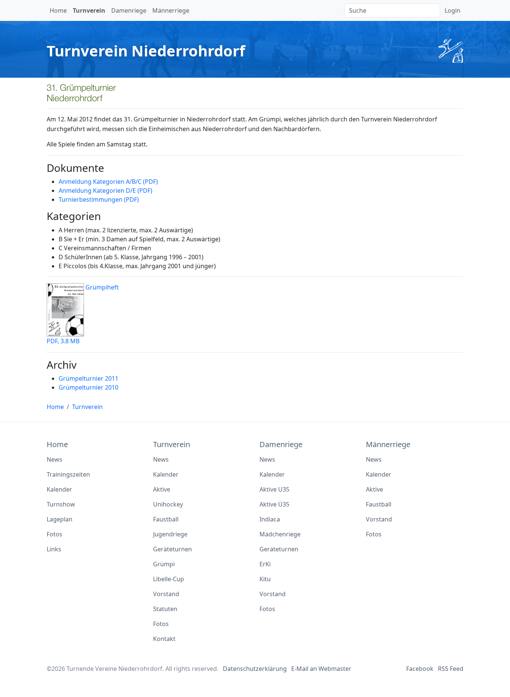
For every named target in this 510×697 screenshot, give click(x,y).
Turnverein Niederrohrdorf (146, 50)
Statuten (165, 609)
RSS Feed (450, 669)
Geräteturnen (172, 549)
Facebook (419, 669)
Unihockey (168, 504)
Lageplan (59, 519)
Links (54, 549)
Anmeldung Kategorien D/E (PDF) (105, 190)
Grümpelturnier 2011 (88, 378)
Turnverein (89, 10)
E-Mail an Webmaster (321, 669)
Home (58, 10)
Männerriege (170, 10)
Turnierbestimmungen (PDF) (99, 199)
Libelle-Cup (168, 579)
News (54, 459)
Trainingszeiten (68, 474)
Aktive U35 (274, 489)
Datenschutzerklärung (255, 669)
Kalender (59, 489)
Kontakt (164, 639)
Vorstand (166, 594)
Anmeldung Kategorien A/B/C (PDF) (108, 181)
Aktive (161, 489)
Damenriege (128, 10)
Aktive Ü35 (274, 504)
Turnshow (61, 504)
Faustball (165, 519)
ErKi (265, 564)
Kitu (265, 579)
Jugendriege (170, 534)
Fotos (54, 534)
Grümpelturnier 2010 (88, 387)
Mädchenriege (280, 534)
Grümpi (164, 564)
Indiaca (269, 519)
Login (452, 10)
